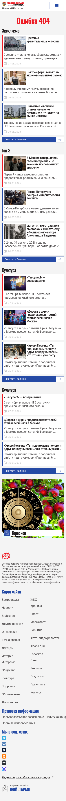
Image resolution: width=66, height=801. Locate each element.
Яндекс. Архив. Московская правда (26, 777)
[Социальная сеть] (4, 738)
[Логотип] (6, 556)
